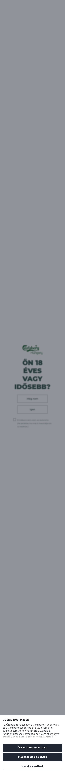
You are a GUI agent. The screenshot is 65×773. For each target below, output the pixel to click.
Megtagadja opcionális (32, 756)
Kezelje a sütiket (32, 766)
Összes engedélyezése (32, 747)
